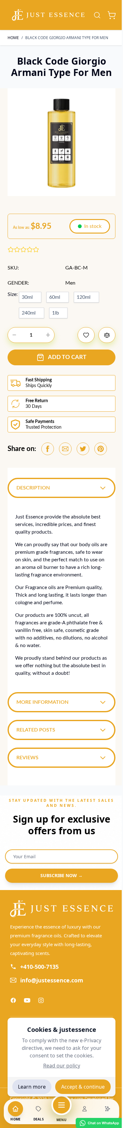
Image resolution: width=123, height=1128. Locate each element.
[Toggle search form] (97, 15)
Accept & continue (83, 1086)
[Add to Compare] (106, 335)
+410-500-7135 (39, 969)
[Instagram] (41, 1002)
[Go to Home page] (48, 15)
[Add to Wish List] (86, 335)
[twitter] (83, 449)
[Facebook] (13, 1002)
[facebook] (47, 449)
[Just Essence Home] (59, 911)
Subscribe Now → (59, 878)
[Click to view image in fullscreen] (61, 142)
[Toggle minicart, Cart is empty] (111, 15)
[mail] (65, 449)
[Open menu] (61, 1105)
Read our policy (61, 1065)
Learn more (32, 1086)
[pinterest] (100, 449)
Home (13, 37)
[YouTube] (27, 1002)
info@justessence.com (51, 982)
